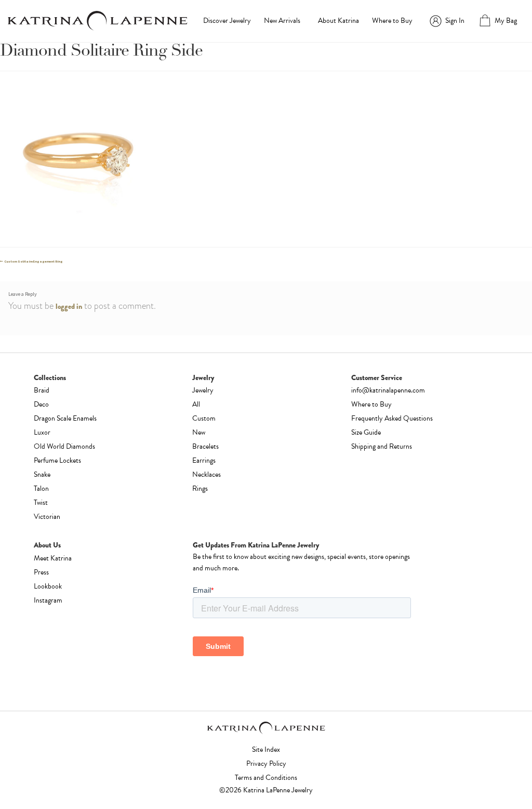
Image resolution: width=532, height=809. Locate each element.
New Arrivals (282, 20)
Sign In (454, 20)
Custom (204, 418)
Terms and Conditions (266, 777)
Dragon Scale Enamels (65, 418)
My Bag (506, 20)
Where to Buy (392, 20)
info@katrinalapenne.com (388, 390)
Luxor (42, 432)
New (198, 432)
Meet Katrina (53, 558)
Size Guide (366, 432)
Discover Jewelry (227, 20)
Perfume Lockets (57, 460)
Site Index (266, 749)
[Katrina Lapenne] (98, 21)
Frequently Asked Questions (392, 418)
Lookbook (48, 586)
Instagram (48, 600)
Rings (200, 488)
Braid (41, 390)
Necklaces (206, 474)
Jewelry (203, 390)
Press (41, 572)
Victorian (47, 516)
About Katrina (338, 20)
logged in (69, 306)
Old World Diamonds (64, 446)
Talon (41, 488)
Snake (42, 474)
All (196, 404)
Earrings (204, 460)
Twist (41, 502)
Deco (41, 404)
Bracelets (205, 446)
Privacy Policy (266, 763)
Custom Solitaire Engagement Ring (33, 261)
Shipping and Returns (381, 446)
